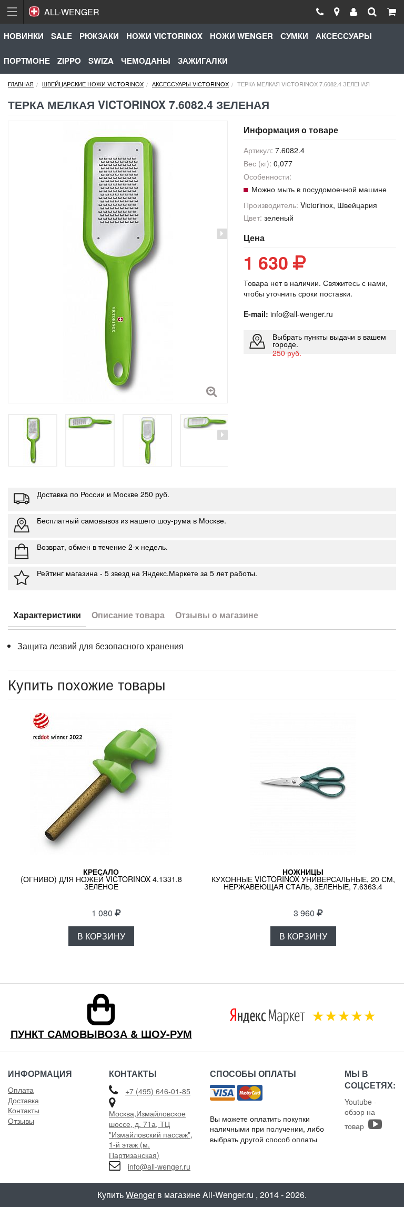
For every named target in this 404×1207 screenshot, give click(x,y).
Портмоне (27, 60)
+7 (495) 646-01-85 (157, 1091)
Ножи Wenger (241, 36)
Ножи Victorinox (164, 36)
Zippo (69, 60)
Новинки (24, 36)
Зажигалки (203, 60)
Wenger (140, 1195)
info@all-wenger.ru (159, 1166)
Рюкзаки (99, 36)
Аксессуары (344, 36)
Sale (61, 36)
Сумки (294, 36)
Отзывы (21, 1120)
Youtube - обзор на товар (361, 1113)
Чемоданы (145, 60)
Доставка (23, 1100)
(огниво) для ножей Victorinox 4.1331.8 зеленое (101, 879)
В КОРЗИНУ (101, 936)
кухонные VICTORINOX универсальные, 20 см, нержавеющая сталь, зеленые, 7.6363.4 (303, 879)
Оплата (21, 1089)
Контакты (23, 1110)
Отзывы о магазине (216, 615)
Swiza (101, 60)
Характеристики (47, 615)
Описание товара (128, 615)
